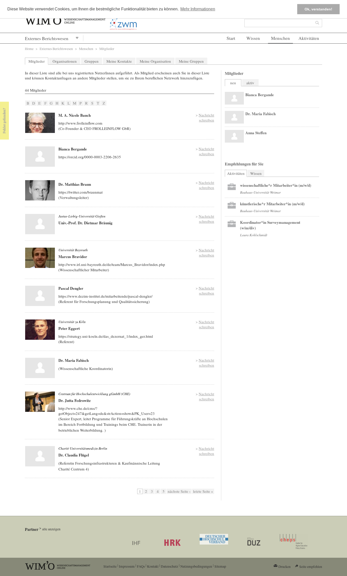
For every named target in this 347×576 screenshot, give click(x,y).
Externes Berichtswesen (46, 38)
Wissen (253, 38)
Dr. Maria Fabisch (73, 360)
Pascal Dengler (70, 288)
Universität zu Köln (72, 321)
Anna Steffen (255, 132)
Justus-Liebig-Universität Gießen (81, 216)
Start (231, 38)
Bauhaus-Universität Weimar (260, 192)
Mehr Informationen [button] (197, 9)
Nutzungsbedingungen (196, 566)
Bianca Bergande (72, 149)
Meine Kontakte (119, 61)
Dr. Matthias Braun (74, 184)
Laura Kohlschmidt (253, 234)
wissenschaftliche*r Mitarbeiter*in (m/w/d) (275, 185)
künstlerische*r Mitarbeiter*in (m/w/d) (272, 204)
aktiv (250, 82)
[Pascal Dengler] (40, 296)
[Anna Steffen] (234, 136)
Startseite (110, 566)
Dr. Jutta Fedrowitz (74, 400)
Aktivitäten (308, 38)
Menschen (280, 38)
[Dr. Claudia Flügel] (40, 456)
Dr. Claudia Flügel (73, 455)
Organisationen (65, 61)
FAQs (141, 566)
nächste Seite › (179, 491)
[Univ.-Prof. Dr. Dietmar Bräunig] (40, 224)
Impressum (127, 566)
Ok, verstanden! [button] (318, 9)
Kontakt (153, 566)
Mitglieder (36, 61)
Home (29, 48)
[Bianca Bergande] (40, 156)
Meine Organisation (155, 61)
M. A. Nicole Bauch (74, 115)
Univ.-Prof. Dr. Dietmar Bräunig (85, 223)
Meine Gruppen (191, 61)
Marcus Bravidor (72, 256)
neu (233, 82)
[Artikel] (232, 188)
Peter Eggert (69, 328)
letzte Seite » (203, 491)
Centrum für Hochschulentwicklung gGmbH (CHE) (94, 393)
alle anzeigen (51, 529)
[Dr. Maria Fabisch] (40, 368)
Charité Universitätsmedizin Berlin (82, 448)
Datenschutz (169, 566)
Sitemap (220, 566)
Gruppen (92, 61)
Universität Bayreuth (73, 249)
